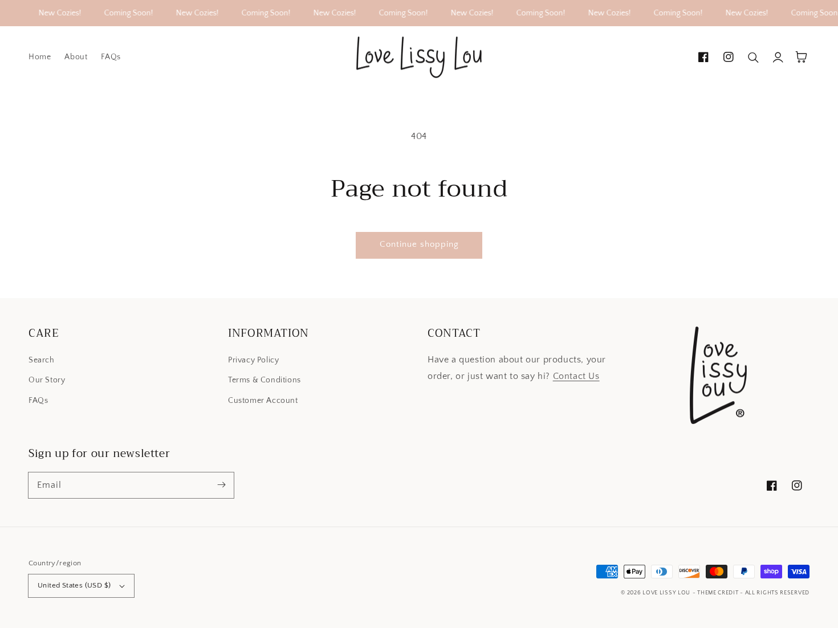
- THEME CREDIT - (719, 593)
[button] (753, 57)
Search (42, 360)
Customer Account (263, 400)
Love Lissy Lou (666, 593)
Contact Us (576, 376)
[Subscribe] (221, 484)
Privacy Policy (253, 360)
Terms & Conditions (264, 380)
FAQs (38, 400)
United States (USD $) (74, 585)
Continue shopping (419, 244)
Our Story (47, 380)
